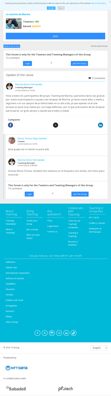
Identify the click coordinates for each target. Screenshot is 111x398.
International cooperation (17, 273)
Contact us (52, 231)
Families (9, 294)
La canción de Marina (18, 14)
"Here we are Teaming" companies (74, 224)
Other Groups (12, 322)
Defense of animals (15, 278)
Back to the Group (11, 46)
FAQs (49, 220)
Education (10, 289)
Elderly (9, 316)
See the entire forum (99, 46)
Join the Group (79, 63)
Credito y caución (97, 223)
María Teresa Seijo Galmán (32, 138)
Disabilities (11, 283)
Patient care (11, 267)
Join (55, 36)
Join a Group (32, 229)
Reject (61, 8)
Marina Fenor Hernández (28, 84)
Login (27, 63)
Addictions (10, 262)
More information (99, 3)
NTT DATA (94, 217)
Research (10, 311)
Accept (51, 8)
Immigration (11, 305)
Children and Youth (14, 300)
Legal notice (53, 226)
